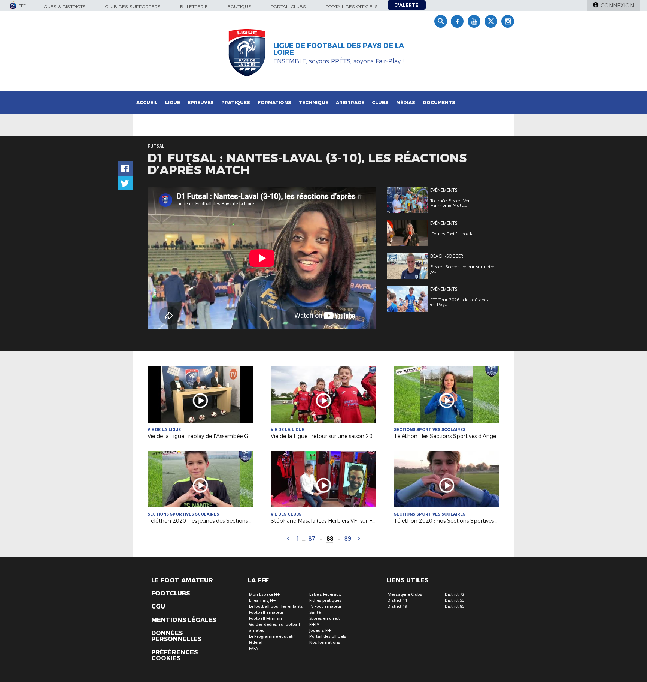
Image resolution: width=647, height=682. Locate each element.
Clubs (380, 102)
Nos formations (324, 642)
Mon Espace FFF (264, 594)
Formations (274, 102)
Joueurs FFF (320, 630)
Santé (315, 612)
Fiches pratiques (325, 600)
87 (312, 538)
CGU (158, 607)
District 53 (454, 600)
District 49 (397, 606)
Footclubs (170, 594)
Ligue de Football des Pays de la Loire (338, 49)
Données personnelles (176, 636)
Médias (405, 102)
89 (347, 538)
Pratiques (235, 102)
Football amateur (266, 612)
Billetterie (194, 6)
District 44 (397, 600)
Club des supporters (133, 6)
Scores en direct (324, 618)
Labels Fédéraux (325, 594)
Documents (439, 102)
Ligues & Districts (63, 6)
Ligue (172, 102)
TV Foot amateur (325, 606)
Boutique (239, 6)
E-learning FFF (262, 600)
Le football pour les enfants (276, 606)
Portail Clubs (288, 6)
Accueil (147, 102)
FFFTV (314, 624)
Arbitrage (350, 102)
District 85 (454, 606)
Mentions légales (183, 620)
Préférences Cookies (174, 655)
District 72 (454, 594)
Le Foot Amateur (182, 580)
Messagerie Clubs (405, 594)
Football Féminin (265, 618)
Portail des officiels (351, 6)
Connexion (617, 5)
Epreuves (201, 102)
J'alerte (406, 5)
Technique (313, 102)
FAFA (253, 648)
